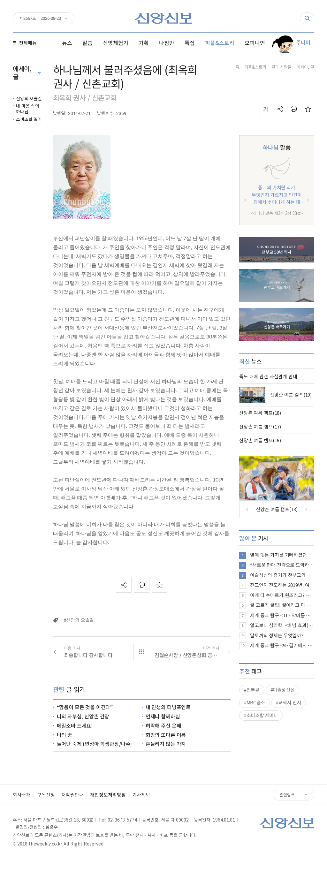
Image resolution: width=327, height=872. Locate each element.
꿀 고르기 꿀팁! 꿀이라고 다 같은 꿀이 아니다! (282, 605)
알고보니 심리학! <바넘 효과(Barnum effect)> (282, 625)
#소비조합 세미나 (261, 715)
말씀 (277, 147)
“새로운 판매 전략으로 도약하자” (282, 564)
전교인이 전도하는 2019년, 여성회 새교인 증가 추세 (282, 584)
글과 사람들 (281, 67)
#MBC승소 (254, 702)
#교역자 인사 (288, 702)
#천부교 (252, 689)
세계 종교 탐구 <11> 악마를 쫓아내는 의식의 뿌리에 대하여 (282, 615)
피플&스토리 (255, 67)
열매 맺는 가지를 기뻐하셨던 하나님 (282, 554)
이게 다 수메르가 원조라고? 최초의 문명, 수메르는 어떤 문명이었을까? (282, 595)
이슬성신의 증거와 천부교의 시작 (282, 575)
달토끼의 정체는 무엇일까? (276, 635)
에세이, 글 (305, 67)
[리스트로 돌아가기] (141, 652)
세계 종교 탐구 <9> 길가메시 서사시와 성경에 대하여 (282, 645)
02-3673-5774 (122, 819)
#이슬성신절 (282, 689)
